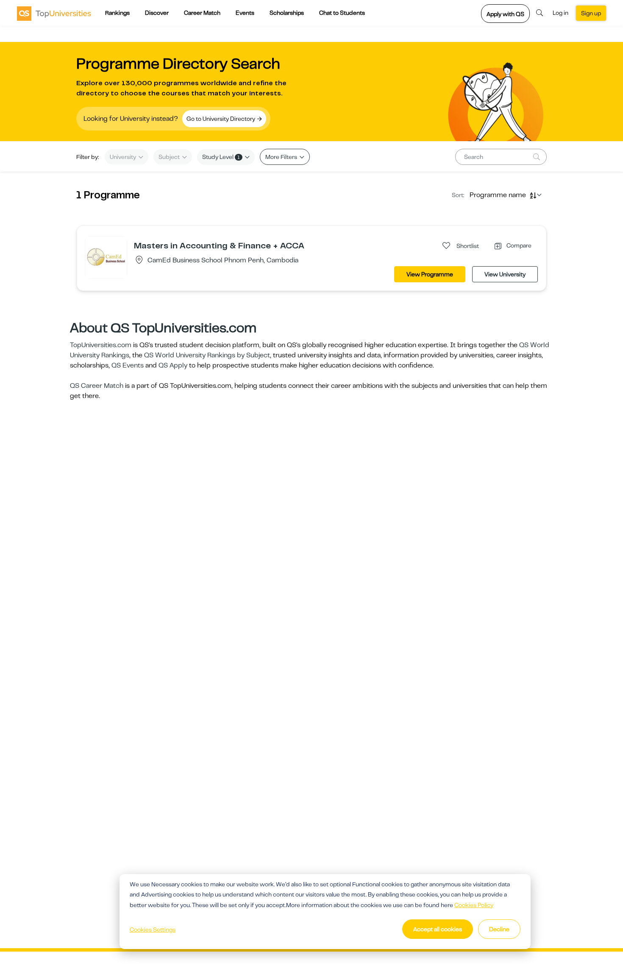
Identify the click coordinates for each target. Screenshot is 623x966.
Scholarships (287, 13)
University (123, 157)
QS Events (127, 365)
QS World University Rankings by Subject (207, 355)
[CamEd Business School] (106, 257)
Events (245, 13)
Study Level (221, 157)
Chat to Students (342, 13)
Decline (499, 929)
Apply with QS (505, 14)
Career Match (202, 13)
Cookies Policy (473, 905)
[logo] (54, 13)
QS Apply (173, 365)
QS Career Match (96, 385)
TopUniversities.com (100, 345)
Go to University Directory (221, 118)
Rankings (117, 13)
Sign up (591, 13)
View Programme (429, 274)
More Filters (281, 157)
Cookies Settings (152, 929)
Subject (170, 157)
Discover (157, 13)
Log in (560, 13)
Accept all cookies (437, 929)
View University (505, 274)
